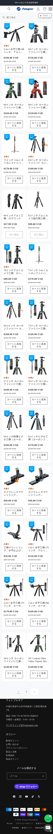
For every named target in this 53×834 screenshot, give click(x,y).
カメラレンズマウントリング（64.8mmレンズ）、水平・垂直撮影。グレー (38, 494)
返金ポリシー (12, 759)
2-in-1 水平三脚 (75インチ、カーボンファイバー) (14, 605)
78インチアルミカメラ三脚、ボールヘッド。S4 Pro (13, 272)
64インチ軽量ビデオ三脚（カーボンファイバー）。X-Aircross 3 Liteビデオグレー (14, 438)
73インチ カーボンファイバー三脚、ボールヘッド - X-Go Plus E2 (38, 327)
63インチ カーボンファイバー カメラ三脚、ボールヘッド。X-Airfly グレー (38, 162)
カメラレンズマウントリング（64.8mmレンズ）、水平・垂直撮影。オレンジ (13, 494)
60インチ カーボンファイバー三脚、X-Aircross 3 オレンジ (38, 106)
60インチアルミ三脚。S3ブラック (13, 217)
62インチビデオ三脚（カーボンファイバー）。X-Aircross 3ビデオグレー (38, 438)
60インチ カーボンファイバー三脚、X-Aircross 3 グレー (38, 51)
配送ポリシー (12, 741)
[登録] (43, 776)
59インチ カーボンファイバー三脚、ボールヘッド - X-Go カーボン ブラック (38, 383)
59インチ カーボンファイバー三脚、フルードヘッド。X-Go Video (14, 660)
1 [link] (18, 691)
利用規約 (10, 755)
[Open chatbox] (48, 828)
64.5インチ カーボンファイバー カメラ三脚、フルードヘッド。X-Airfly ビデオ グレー (14, 327)
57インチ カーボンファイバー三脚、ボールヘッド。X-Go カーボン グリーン (14, 383)
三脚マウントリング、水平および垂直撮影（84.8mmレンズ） (14, 549)
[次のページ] (34, 691)
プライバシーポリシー (16, 748)
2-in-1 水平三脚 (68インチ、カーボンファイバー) (38, 605)
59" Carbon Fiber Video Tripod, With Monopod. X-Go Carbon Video (38, 660)
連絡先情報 (39, 828)
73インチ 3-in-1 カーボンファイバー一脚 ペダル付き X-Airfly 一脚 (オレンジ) (14, 162)
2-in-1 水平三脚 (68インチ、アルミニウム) (14, 51)
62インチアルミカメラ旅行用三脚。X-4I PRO (38, 217)
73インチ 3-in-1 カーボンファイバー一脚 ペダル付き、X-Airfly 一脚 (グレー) (38, 272)
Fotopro (25, 820)
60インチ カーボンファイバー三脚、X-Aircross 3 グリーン (14, 106)
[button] (9, 9)
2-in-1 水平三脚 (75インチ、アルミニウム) (38, 549)
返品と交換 (11, 752)
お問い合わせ (12, 744)
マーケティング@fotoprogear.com (22, 725)
